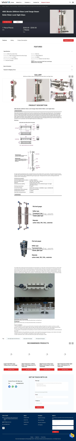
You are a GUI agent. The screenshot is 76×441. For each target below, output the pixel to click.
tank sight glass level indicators (14, 338)
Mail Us (18, 21)
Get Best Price (7, 21)
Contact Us (25, 424)
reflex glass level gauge (40, 338)
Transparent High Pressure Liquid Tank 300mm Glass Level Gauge (10, 365)
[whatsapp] (13, 387)
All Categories (40, 424)
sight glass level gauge (27, 338)
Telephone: (38, 400)
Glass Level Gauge (13, 6)
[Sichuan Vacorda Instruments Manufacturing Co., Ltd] (5, 2)
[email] (9, 387)
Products (7, 6)
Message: (37, 380)
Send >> (55, 431)
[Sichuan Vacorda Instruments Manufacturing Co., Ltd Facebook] (3, 428)
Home (3, 6)
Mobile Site (37, 437)
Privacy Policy (43, 437)
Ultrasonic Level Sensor (42, 422)
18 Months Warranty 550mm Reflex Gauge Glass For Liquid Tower (29, 365)
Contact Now (39, 407)
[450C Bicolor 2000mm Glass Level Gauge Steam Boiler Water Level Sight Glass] (62, 21)
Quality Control (26, 422)
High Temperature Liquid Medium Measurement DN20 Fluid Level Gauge (64, 365)
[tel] (19, 387)
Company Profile (26, 417)
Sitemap (32, 437)
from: (37, 394)
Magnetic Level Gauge (41, 417)
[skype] (16, 387)
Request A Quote (68, 40)
